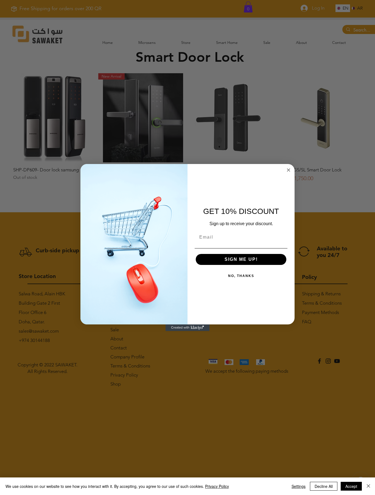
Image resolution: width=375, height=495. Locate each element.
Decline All (324, 486)
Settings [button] (299, 486)
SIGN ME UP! (241, 259)
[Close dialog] (288, 170)
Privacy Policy (217, 486)
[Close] (368, 486)
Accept (351, 486)
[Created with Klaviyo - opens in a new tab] (187, 327)
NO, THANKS (241, 276)
